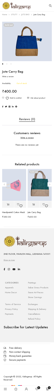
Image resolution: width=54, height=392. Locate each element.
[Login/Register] (26, 389)
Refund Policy (34, 318)
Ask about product (38, 98)
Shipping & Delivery (37, 309)
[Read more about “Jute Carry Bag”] (34, 204)
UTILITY (14, 14)
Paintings (32, 282)
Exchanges (33, 304)
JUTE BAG (25, 14)
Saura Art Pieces (35, 292)
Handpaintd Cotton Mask (13, 212)
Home (4, 14)
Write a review (8, 76)
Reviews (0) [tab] (27, 119)
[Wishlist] (11, 98)
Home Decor (11, 292)
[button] (8, 204)
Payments (9, 314)
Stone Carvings (35, 297)
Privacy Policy (11, 309)
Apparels (9, 287)
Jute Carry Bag (34, 212)
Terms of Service (13, 304)
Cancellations (34, 314)
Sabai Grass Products (38, 287)
